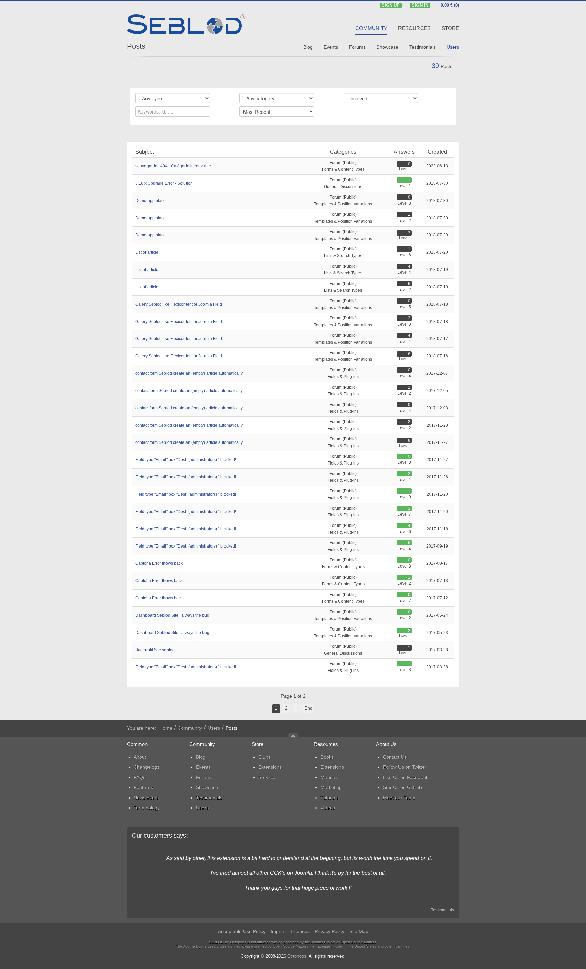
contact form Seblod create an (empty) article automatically (189, 373)
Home (165, 728)
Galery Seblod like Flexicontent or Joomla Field (178, 304)
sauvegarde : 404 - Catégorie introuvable (173, 166)
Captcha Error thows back (159, 563)
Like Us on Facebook (405, 777)
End (308, 708)
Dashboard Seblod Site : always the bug (172, 615)
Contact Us (395, 757)
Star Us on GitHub (402, 787)
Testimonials (442, 910)
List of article (146, 252)
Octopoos (296, 956)
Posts (136, 46)
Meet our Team (399, 797)
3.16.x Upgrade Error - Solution (164, 183)
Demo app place (150, 200)
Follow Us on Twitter (404, 767)
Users (214, 728)
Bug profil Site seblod (155, 649)
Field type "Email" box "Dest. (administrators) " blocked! (185, 459)
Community (190, 728)
